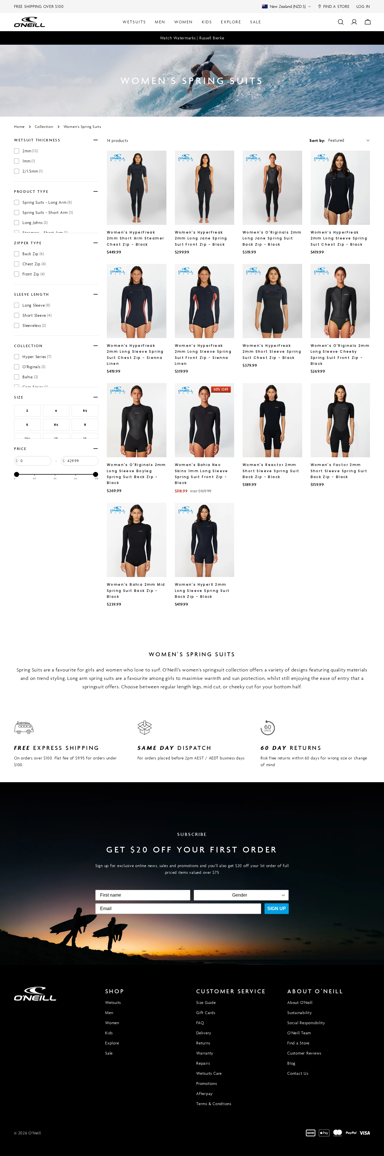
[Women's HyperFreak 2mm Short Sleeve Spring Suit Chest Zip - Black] (272, 301)
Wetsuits (113, 1002)
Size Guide (206, 1002)
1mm (28, 161)
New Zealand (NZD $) (288, 6)
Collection (44, 126)
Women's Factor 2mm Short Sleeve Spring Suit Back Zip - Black (339, 470)
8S (56, 425)
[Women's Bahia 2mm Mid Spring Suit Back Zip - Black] (136, 540)
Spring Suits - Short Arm (47, 212)
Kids (109, 1032)
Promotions (206, 1083)
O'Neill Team (299, 1032)
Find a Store (298, 1043)
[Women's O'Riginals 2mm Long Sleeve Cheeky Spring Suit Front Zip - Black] (340, 301)
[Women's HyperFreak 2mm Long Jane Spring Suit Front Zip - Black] (204, 188)
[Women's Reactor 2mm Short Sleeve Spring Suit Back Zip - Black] (272, 420)
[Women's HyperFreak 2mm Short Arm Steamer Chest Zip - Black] (136, 188)
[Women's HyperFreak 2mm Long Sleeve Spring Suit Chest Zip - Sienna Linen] (136, 301)
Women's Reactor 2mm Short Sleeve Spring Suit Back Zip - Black (271, 470)
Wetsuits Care (209, 1073)
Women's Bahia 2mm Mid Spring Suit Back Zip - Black (136, 590)
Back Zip (33, 253)
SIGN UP (276, 908)
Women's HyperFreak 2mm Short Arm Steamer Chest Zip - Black (135, 238)
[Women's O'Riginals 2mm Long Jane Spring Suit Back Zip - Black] (272, 188)
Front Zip (33, 274)
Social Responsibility (306, 1022)
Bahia (30, 376)
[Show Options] (283, 895)
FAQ (200, 1022)
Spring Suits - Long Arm (47, 202)
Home (19, 126)
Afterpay (204, 1093)
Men (109, 1012)
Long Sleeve (36, 305)
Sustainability (299, 1012)
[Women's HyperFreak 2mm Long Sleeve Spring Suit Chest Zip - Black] (340, 188)
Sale (109, 1053)
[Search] (340, 22)
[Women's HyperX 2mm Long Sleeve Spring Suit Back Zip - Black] (204, 540)
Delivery (203, 1032)
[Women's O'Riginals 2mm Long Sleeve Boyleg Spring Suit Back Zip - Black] (136, 420)
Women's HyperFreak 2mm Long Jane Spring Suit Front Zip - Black (201, 238)
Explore (112, 1043)
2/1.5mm (32, 171)
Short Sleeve (36, 315)
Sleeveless (34, 325)
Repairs (203, 1063)
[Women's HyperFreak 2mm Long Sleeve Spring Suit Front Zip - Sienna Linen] (204, 301)
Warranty (204, 1053)
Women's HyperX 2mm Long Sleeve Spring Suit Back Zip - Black (202, 590)
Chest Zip (34, 263)
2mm (30, 150)
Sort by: (317, 140)
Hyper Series (36, 356)
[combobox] (239, 895)
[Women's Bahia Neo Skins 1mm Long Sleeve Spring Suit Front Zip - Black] (204, 420)
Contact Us (297, 1073)
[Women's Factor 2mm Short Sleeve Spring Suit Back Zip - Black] (340, 420)
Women (112, 1022)
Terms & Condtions (213, 1103)
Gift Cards (205, 1012)
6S (85, 411)
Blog (291, 1063)
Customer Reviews (304, 1053)
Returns (203, 1043)
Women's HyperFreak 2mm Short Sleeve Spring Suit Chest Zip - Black (272, 351)
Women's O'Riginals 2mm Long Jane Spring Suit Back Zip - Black (272, 238)
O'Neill (34, 1132)
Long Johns (35, 222)
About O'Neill (300, 1002)
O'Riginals (34, 366)
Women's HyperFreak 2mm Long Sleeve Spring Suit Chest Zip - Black (339, 238)
